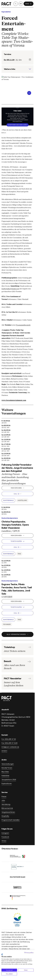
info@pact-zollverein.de (10, 747)
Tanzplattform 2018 (9, 779)
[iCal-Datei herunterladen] (30, 59)
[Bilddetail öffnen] (29, 93)
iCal (15, 494)
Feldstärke (5, 776)
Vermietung (6, 804)
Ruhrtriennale (8, 500)
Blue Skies (5, 772)
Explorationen (7, 783)
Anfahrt (4, 751)
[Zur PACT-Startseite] (6, 3)
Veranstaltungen (8, 764)
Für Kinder (7, 624)
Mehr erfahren (16, 488)
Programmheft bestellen (11, 820)
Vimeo (4, 841)
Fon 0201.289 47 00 (9, 739)
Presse (4, 796)
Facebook (5, 837)
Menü (27, 4)
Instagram (5, 833)
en (21, 4)
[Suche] (16, 4)
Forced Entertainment (14, 23)
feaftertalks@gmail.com (10, 289)
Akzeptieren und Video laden (17, 125)
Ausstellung (22, 500)
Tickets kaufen (16, 541)
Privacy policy (29, 952)
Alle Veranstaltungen (16, 634)
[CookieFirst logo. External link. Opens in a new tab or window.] (2, 954)
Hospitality (5, 816)
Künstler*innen (7, 768)
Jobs (3, 800)
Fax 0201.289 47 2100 (9, 743)
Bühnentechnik (7, 808)
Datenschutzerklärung (17, 128)
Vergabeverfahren (8, 812)
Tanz (19, 554)
